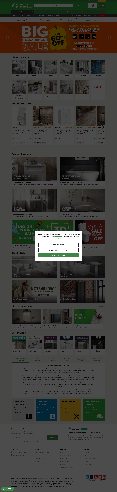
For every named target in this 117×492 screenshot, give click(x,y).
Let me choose (58, 245)
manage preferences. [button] (57, 236)
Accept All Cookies (58, 255)
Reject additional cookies (58, 250)
